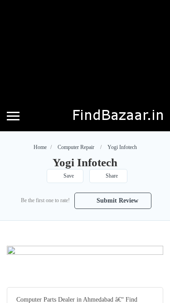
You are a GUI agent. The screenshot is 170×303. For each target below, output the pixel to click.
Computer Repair (76, 147)
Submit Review (116, 200)
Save (68, 176)
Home (40, 147)
